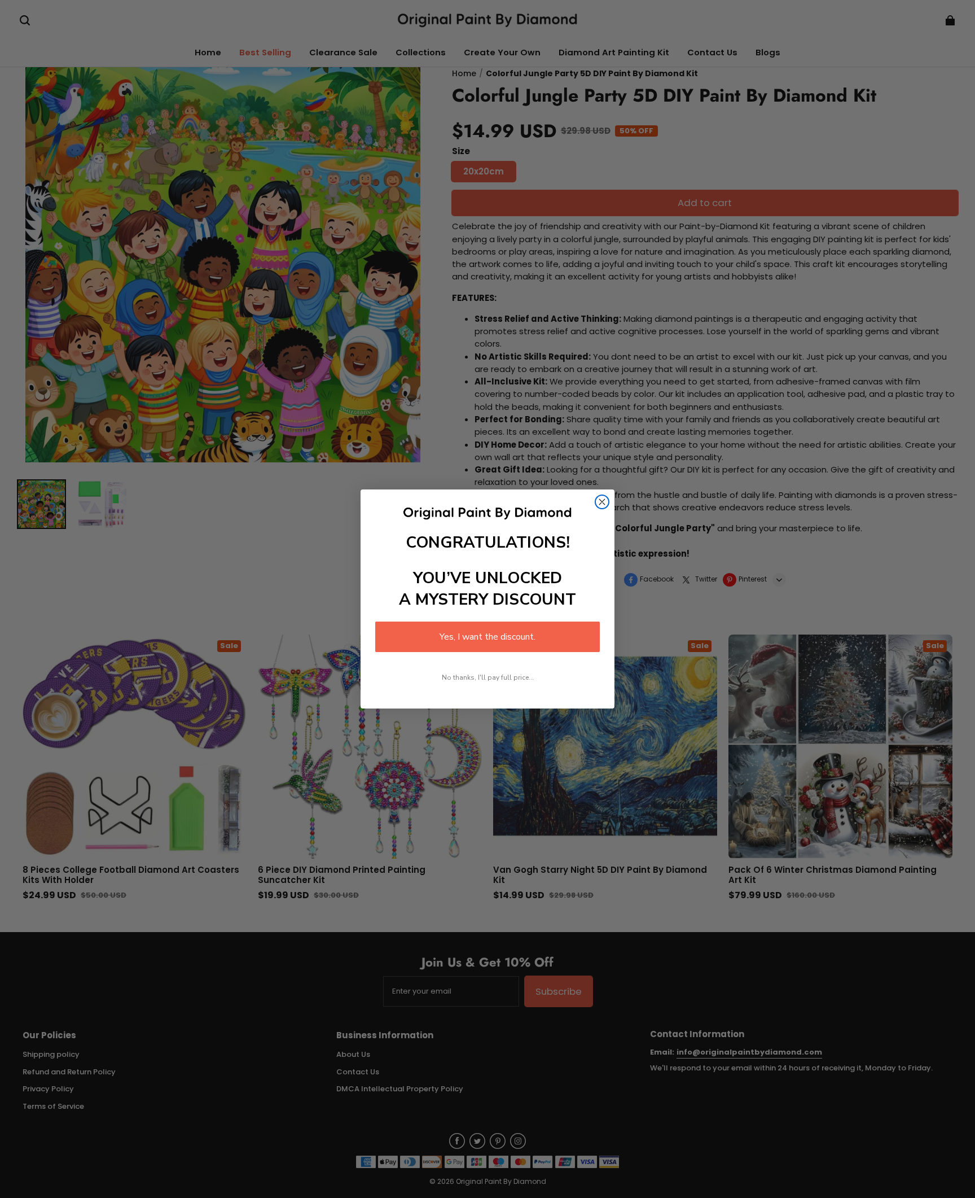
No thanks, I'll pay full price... (488, 677)
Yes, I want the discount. (487, 637)
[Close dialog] (602, 502)
